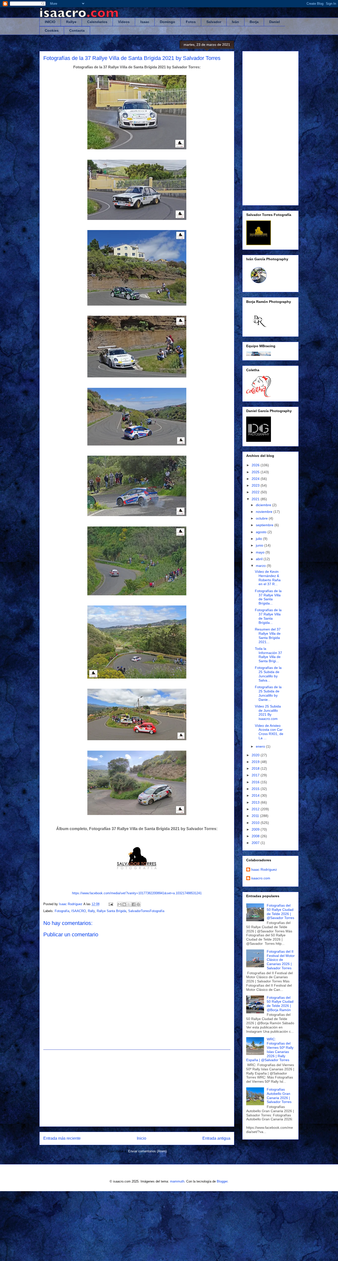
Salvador (213, 22)
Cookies (52, 30)
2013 (256, 802)
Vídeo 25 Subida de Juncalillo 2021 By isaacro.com (268, 712)
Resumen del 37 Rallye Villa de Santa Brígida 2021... (268, 635)
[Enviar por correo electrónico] (119, 904)
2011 (256, 816)
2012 (256, 809)
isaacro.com (260, 878)
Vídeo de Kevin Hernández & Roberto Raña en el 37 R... (268, 578)
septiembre (265, 525)
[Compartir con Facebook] (133, 904)
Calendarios (97, 22)
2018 (256, 768)
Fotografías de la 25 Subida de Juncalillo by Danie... (268, 693)
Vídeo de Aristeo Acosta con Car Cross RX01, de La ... (269, 732)
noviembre (264, 512)
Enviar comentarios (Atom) (147, 1151)
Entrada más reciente (62, 1138)
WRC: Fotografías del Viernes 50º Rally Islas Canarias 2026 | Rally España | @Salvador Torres (269, 1049)
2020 (256, 755)
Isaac (144, 22)
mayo (261, 552)
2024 (256, 479)
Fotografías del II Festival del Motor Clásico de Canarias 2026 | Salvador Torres (281, 959)
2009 (256, 829)
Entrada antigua (216, 1138)
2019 (256, 762)
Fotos (191, 22)
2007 (256, 843)
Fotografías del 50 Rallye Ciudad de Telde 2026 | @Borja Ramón (280, 1004)
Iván (235, 22)
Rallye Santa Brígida (111, 911)
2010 (256, 823)
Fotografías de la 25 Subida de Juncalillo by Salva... (268, 674)
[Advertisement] (136, 1088)
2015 (256, 789)
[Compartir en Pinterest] (138, 904)
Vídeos (124, 22)
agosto (261, 532)
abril (260, 559)
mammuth (177, 1181)
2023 (256, 485)
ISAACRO (78, 911)
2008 (256, 836)
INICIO (50, 22)
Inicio (141, 1138)
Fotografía (62, 911)
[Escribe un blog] (124, 904)
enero (261, 746)
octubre (262, 518)
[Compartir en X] (128, 904)
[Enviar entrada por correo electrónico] (110, 904)
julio (259, 539)
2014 (256, 795)
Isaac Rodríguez (264, 869)
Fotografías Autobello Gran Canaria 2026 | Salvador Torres (279, 1095)
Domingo (167, 22)
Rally (91, 911)
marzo (261, 566)
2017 (256, 775)
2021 (256, 499)
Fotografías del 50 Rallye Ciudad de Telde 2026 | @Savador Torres (280, 911)
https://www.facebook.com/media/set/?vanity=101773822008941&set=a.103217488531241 (137, 893)
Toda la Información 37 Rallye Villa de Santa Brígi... (268, 655)
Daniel (274, 22)
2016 (256, 782)
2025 (256, 472)
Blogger (222, 1181)
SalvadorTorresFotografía (146, 911)
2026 (256, 465)
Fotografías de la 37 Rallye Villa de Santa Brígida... (268, 597)
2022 (256, 492)
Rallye (71, 22)
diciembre (264, 505)
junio (260, 545)
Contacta (77, 30)
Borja (254, 22)
